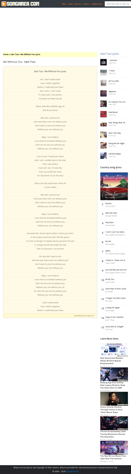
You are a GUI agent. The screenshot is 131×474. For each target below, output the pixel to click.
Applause (112, 91)
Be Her (108, 241)
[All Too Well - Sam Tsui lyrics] (103, 83)
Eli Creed (108, 301)
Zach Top (109, 329)
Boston (108, 203)
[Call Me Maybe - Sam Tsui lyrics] (103, 156)
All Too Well (113, 81)
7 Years (112, 70)
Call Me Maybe (115, 154)
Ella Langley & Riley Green (115, 272)
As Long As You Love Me (119, 102)
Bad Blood (113, 112)
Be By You (109, 279)
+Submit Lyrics (96, 4)
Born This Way (115, 133)
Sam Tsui (15, 54)
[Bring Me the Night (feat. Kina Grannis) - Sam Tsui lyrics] (103, 145)
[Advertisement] (65, 28)
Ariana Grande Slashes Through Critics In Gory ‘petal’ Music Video (111, 409)
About (70, 4)
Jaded (107, 251)
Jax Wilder (109, 291)
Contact (86, 4)
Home (6, 54)
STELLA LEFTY (110, 206)
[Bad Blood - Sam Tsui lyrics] (103, 114)
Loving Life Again (112, 307)
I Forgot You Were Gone (115, 298)
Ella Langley (109, 197)
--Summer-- (113, 60)
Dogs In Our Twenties (114, 317)
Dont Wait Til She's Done (115, 288)
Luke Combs (110, 282)
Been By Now (111, 213)
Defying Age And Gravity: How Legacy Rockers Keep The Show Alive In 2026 (112, 385)
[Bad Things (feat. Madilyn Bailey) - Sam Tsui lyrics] (103, 124)
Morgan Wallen (111, 216)
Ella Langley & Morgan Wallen (116, 235)
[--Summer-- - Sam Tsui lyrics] (103, 62)
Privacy (78, 4)
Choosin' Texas (111, 194)
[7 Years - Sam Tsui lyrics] (103, 72)
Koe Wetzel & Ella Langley (115, 253)
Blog (64, 4)
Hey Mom (109, 222)
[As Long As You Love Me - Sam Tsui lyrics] (103, 104)
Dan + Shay (109, 320)
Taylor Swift (109, 263)
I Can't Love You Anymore (116, 232)
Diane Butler (110, 225)
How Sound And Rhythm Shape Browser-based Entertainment (111, 360)
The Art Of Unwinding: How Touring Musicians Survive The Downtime (113, 434)
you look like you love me (116, 269)
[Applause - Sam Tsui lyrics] (103, 93)
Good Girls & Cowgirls (114, 326)
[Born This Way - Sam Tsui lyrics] (103, 135)
